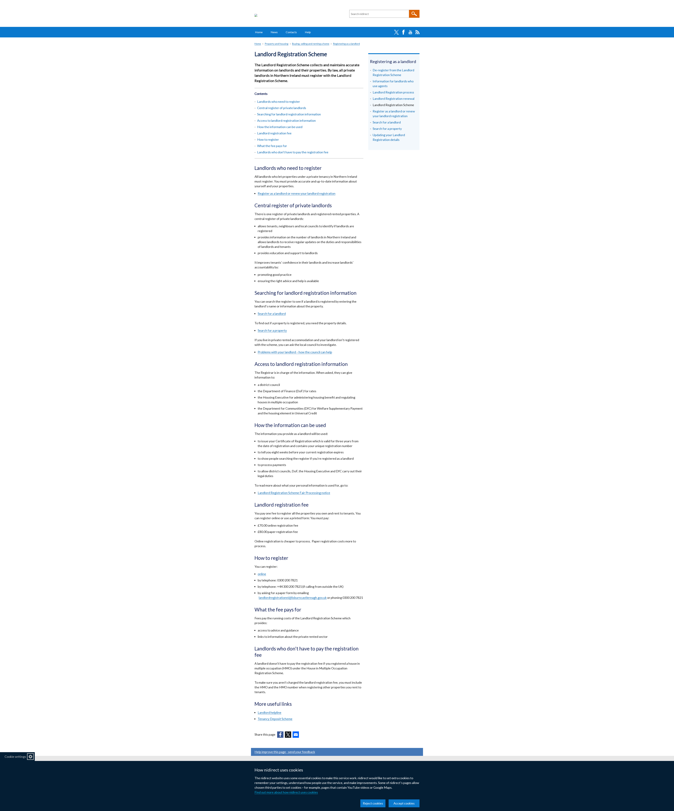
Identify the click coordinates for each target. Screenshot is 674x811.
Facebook (403, 32)
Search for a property (272, 330)
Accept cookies (404, 803)
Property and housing (276, 43)
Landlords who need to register (278, 101)
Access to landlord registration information (286, 120)
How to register (268, 139)
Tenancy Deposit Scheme (275, 719)
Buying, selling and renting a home (310, 43)
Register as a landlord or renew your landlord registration (296, 193)
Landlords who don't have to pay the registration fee (292, 152)
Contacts (291, 32)
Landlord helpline (269, 712)
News (274, 32)
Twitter (396, 32)
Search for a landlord (272, 313)
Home (259, 32)
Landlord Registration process (393, 92)
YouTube (410, 32)
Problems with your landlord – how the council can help (295, 352)
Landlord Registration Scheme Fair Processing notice (294, 493)
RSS (417, 32)
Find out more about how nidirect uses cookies (286, 792)
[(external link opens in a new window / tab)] (280, 734)
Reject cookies (373, 803)
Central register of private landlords (281, 108)
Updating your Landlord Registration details (389, 137)
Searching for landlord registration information (289, 114)
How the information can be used (279, 127)
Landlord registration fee (274, 133)
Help (308, 32)
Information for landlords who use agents (393, 83)
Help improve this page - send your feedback (285, 752)
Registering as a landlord (346, 43)
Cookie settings (15, 756)
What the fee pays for (272, 146)
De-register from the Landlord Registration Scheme (393, 72)
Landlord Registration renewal (393, 98)
